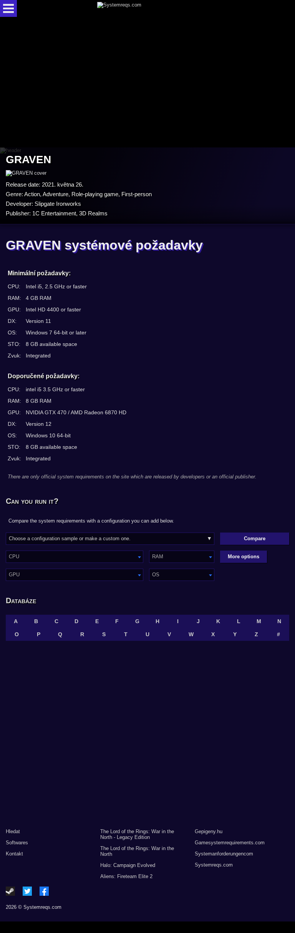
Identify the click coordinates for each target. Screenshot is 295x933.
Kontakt (14, 854)
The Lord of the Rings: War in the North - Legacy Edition (137, 834)
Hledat (13, 831)
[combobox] (74, 557)
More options (243, 556)
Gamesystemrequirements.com (230, 842)
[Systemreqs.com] (154, 8)
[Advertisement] (147, 82)
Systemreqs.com (214, 865)
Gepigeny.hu (208, 831)
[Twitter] (27, 891)
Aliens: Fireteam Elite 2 (126, 876)
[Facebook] (44, 891)
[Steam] (10, 891)
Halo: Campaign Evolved (127, 865)
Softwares (17, 842)
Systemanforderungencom (224, 854)
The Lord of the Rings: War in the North (137, 851)
